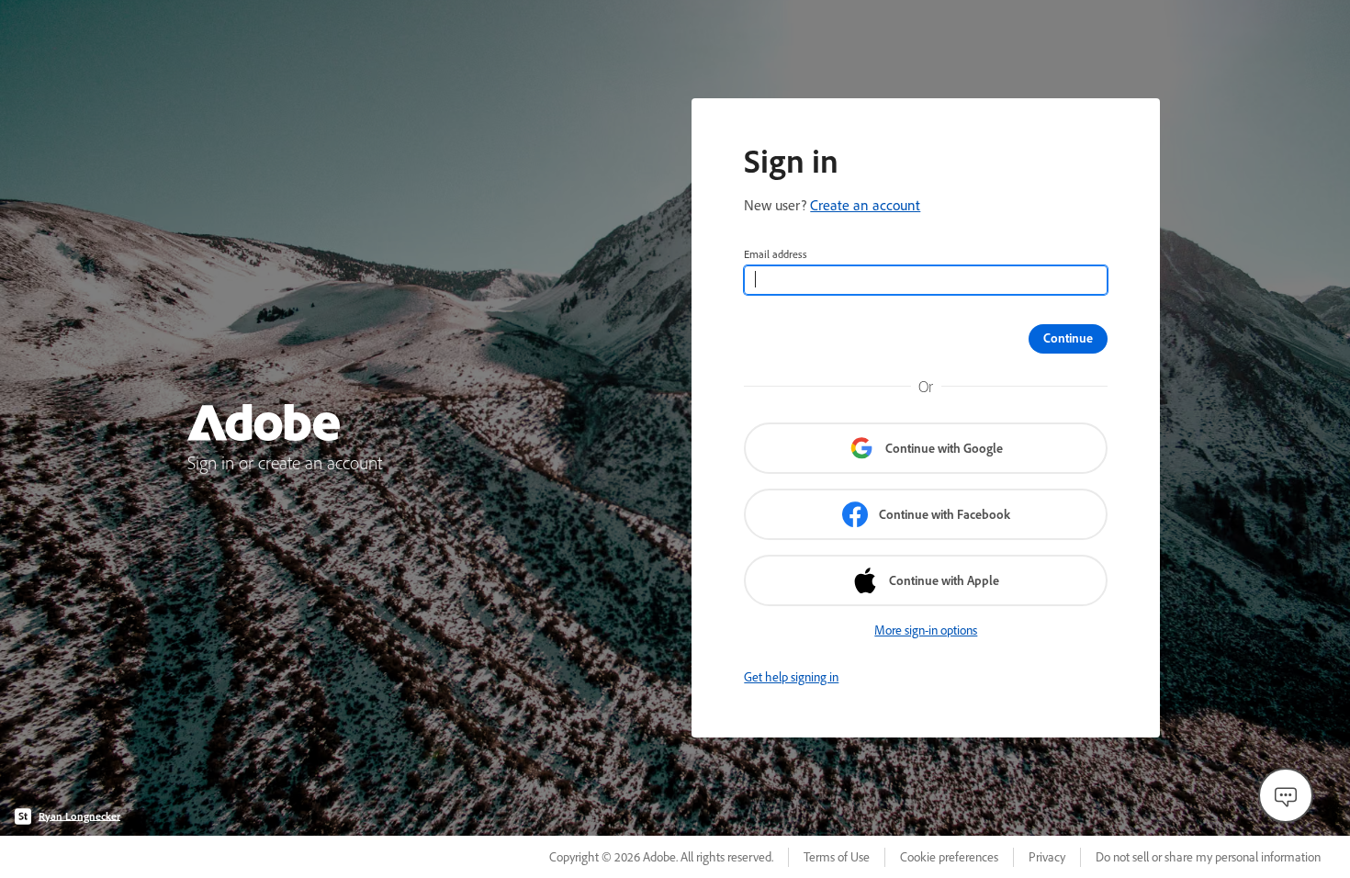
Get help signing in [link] (791, 677)
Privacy (1047, 857)
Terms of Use (837, 857)
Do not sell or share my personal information (1208, 857)
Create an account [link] (865, 205)
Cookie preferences (949, 857)
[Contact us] (1285, 795)
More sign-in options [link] (925, 630)
